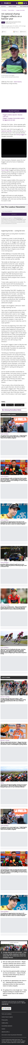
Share (5, 31)
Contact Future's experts (7, 1017)
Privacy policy (5, 1020)
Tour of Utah (5, 170)
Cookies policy (5, 1023)
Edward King (10, 405)
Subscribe (20, 3)
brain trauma (17, 82)
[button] (26, 3)
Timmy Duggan (20, 134)
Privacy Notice (19, 219)
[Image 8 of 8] (23, 54)
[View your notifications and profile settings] (16, 3)
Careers (3, 1028)
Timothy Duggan (19, 405)
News (3, 22)
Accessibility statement (7, 1026)
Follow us (16, 31)
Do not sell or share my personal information (12, 1034)
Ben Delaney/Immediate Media (14, 22)
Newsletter (24, 31)
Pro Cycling (4, 10)
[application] (14, 147)
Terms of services (17, 218)
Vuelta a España (12, 6)
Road (3, 405)
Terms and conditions (7, 1014)
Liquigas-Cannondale (20, 10)
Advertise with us (6, 1031)
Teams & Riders (11, 10)
